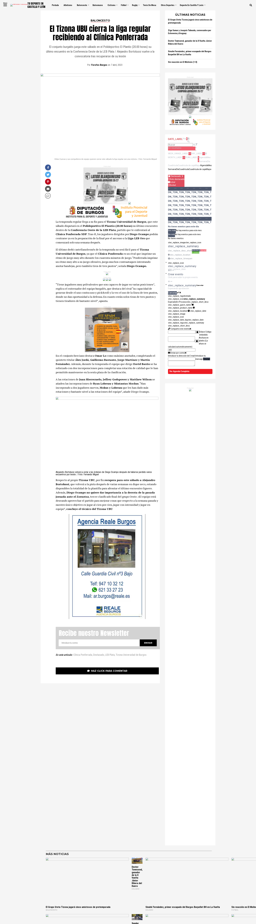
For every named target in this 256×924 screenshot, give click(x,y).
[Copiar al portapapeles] (197, 332)
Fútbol (124, 5)
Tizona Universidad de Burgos (131, 655)
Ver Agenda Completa (179, 371)
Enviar (206, 359)
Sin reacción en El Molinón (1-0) (182, 62)
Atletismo (68, 5)
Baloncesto (82, 5)
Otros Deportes (167, 5)
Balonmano (98, 5)
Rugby (134, 5)
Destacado (98, 655)
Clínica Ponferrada (82, 655)
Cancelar (199, 285)
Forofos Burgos (99, 65)
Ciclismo (111, 5)
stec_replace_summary (194, 299)
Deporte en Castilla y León (191, 5)
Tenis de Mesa (149, 5)
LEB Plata (110, 655)
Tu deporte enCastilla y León (36, 5)
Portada (55, 5)
